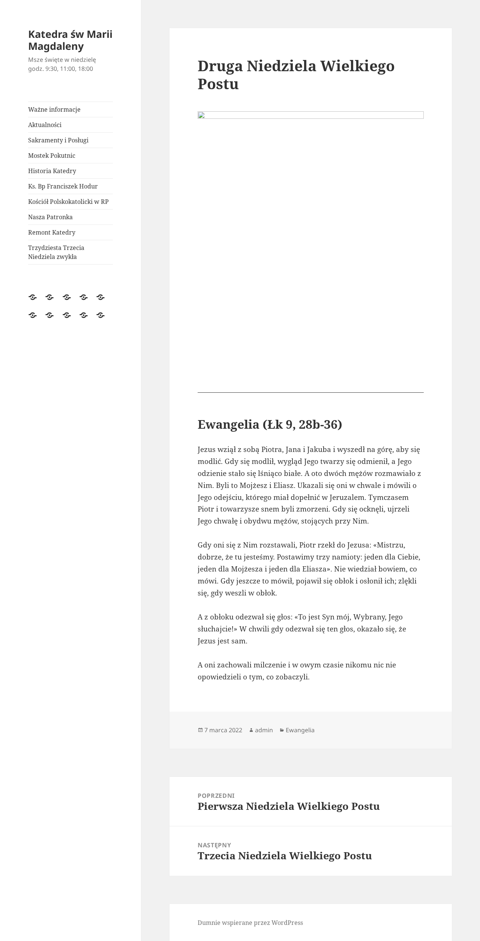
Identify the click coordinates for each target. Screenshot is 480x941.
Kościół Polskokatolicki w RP (68, 201)
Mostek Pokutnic (51, 155)
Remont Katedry (51, 232)
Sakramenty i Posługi (58, 140)
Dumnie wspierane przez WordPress (250, 923)
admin (264, 730)
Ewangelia (300, 730)
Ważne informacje (54, 109)
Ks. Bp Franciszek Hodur (63, 186)
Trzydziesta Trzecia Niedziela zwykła (56, 252)
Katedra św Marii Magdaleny (70, 40)
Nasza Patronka (50, 217)
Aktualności (45, 125)
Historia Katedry (52, 171)
